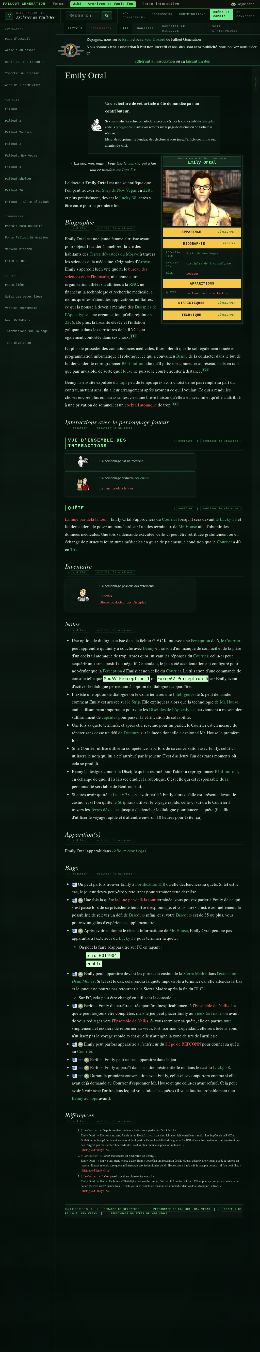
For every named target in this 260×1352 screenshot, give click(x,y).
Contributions (192, 14)
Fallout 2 (13, 121)
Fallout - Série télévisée (27, 202)
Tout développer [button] (18, 343)
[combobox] (83, 15)
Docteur (192, 273)
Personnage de (202, 158)
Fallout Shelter (18, 179)
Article (75, 28)
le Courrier (230, 640)
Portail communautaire (23, 226)
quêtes (145, 477)
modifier (80, 228)
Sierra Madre (195, 973)
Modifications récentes (24, 62)
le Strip (133, 702)
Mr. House (187, 526)
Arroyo (144, 261)
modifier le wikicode (115, 228)
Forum (58, 4)
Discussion (162, 14)
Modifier (145, 28)
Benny (182, 356)
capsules (109, 717)
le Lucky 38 (226, 519)
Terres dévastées (106, 809)
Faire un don (15, 261)
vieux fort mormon (211, 1013)
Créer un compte (221, 14)
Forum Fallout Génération (26, 238)
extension (227, 973)
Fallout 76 (14, 190)
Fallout (11, 109)
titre (205, 121)
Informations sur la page (26, 331)
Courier (91, 1176)
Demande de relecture (121, 1209)
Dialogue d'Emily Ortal (95, 1150)
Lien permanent (17, 320)
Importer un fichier (22, 73)
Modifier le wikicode (173, 28)
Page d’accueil (17, 39)
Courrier (169, 519)
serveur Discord (152, 39)
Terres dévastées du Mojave (114, 254)
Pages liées (15, 285)
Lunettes (106, 595)
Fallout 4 (13, 167)
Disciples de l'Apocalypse (208, 263)
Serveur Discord (18, 249)
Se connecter (245, 14)
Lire (124, 28)
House (127, 371)
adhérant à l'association (155, 61)
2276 (69, 322)
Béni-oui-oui (133, 363)
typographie (124, 127)
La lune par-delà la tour (207, 293)
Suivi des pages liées (23, 297)
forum (127, 39)
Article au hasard (20, 50)
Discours (132, 733)
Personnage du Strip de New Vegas (139, 1213)
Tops (125, 169)
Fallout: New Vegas (21, 156)
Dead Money (83, 981)
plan (212, 121)
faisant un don (198, 61)
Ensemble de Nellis (212, 1005)
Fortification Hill (150, 884)
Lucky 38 (127, 198)
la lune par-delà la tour (135, 900)
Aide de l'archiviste (23, 85)
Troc (74, 549)
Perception (200, 640)
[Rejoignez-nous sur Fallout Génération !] (70, 49)
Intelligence (183, 694)
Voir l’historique (225, 28)
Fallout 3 (13, 144)
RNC (133, 284)
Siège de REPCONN (183, 1044)
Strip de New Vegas (202, 253)
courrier (134, 163)
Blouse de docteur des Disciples (123, 602)
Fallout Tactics (18, 132)
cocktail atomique (141, 405)
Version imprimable (21, 308)
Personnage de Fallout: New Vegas (181, 1209)
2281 (147, 190)
